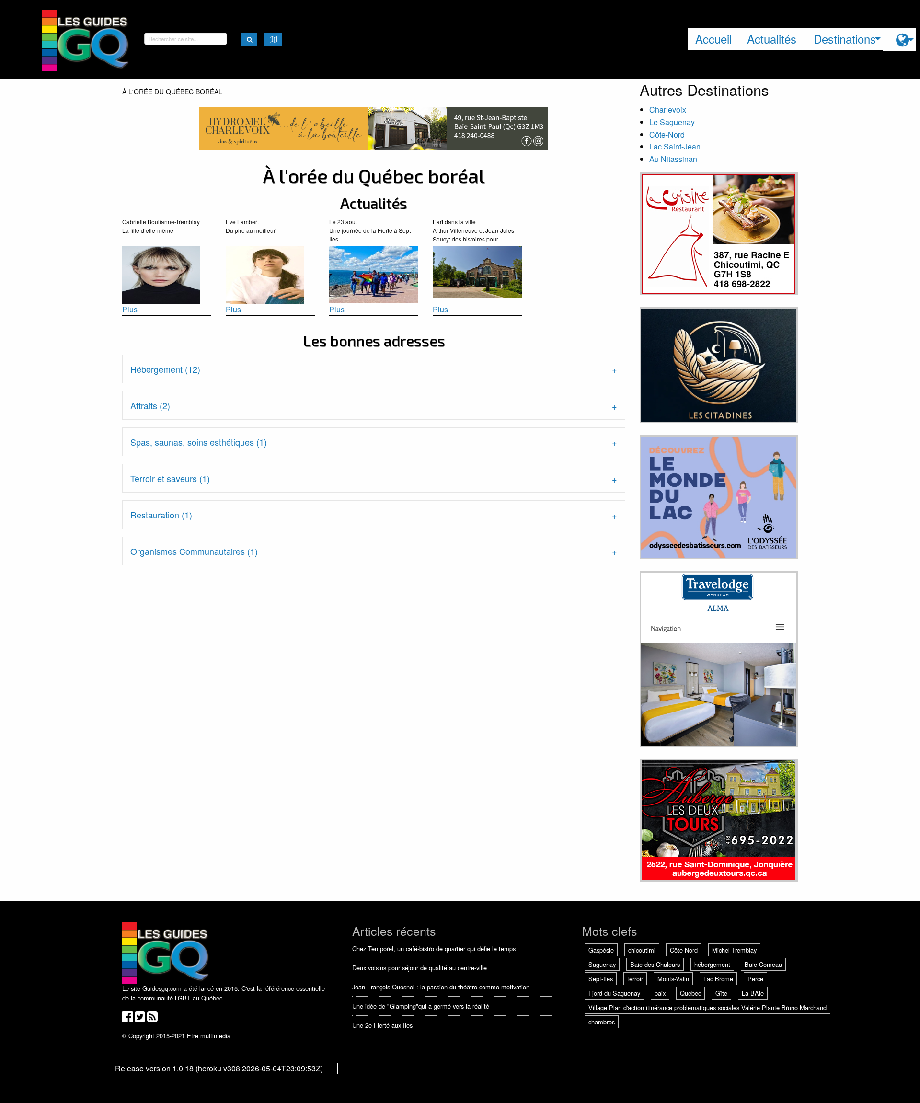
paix (660, 993)
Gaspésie (601, 949)
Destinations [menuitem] (845, 38)
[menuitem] (899, 39)
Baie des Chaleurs (655, 964)
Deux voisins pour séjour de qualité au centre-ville (419, 967)
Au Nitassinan (673, 158)
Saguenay (602, 964)
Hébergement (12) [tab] (165, 369)
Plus (130, 309)
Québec (690, 993)
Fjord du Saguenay (614, 993)
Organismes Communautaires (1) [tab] (194, 551)
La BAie (753, 993)
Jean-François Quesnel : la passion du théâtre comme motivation (440, 986)
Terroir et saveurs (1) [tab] (170, 478)
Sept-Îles (600, 978)
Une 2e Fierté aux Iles (382, 1025)
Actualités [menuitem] (771, 38)
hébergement (712, 964)
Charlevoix (667, 109)
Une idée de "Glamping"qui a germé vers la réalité (420, 1006)
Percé (755, 978)
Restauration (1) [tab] (161, 514)
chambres (601, 1021)
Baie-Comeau (763, 964)
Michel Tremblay (734, 949)
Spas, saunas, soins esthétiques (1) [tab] (198, 442)
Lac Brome (718, 978)
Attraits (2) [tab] (150, 405)
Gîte (721, 993)
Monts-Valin (673, 978)
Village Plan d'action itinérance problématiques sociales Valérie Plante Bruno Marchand (707, 1007)
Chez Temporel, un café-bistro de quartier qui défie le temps (434, 948)
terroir (635, 978)
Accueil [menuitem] (713, 38)
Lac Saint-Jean (675, 146)
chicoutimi (642, 949)
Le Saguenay (672, 121)
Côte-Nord (667, 134)
